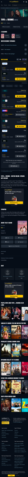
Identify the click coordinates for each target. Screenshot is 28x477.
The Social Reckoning (6, 459)
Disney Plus (4, 448)
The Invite (4, 435)
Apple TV (3, 447)
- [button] (8, 45)
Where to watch (6, 26)
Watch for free (16, 26)
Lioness (16, 433)
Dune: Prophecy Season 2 (20, 458)
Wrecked (3, 463)
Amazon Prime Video (6, 445)
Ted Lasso (16, 432)
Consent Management (17, 422)
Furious (16, 430)
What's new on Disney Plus (20, 450)
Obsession (4, 432)
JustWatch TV (4, 450)
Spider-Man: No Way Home (7, 430)
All (3, 86)
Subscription (9, 86)
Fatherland (4, 458)
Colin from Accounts (19, 435)
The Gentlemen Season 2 (19, 459)
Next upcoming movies (6, 455)
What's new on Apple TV (19, 448)
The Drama (4, 437)
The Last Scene (4, 461)
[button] (6, 36)
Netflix (3, 443)
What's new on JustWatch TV (20, 451)
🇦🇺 (23, 59)
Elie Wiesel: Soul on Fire (6, 465)
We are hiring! (5, 422)
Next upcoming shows (19, 455)
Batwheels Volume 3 (19, 467)
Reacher (16, 437)
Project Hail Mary (5, 433)
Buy (21, 86)
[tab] (14, 45)
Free (16, 86)
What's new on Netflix (19, 443)
